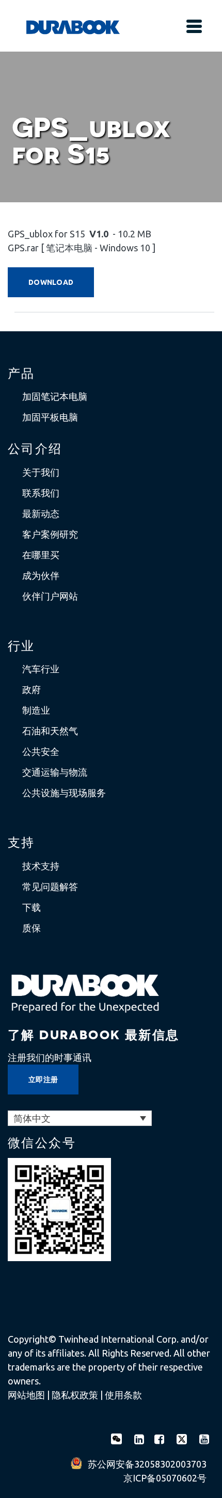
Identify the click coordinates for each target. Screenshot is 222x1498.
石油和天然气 (50, 731)
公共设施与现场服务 (64, 792)
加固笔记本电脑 (54, 396)
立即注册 (43, 1079)
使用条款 (123, 1395)
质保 (31, 928)
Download (50, 282)
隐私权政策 (75, 1395)
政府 (31, 689)
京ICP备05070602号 (165, 1478)
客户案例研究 (50, 534)
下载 (31, 907)
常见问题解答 (50, 886)
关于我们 (40, 472)
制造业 (36, 710)
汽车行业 (40, 669)
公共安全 (40, 751)
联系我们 (40, 493)
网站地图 (26, 1395)
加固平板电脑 (50, 417)
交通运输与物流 (54, 772)
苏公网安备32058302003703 (147, 1464)
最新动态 (40, 513)
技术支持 (40, 866)
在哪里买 (40, 555)
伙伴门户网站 (50, 596)
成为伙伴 (40, 575)
